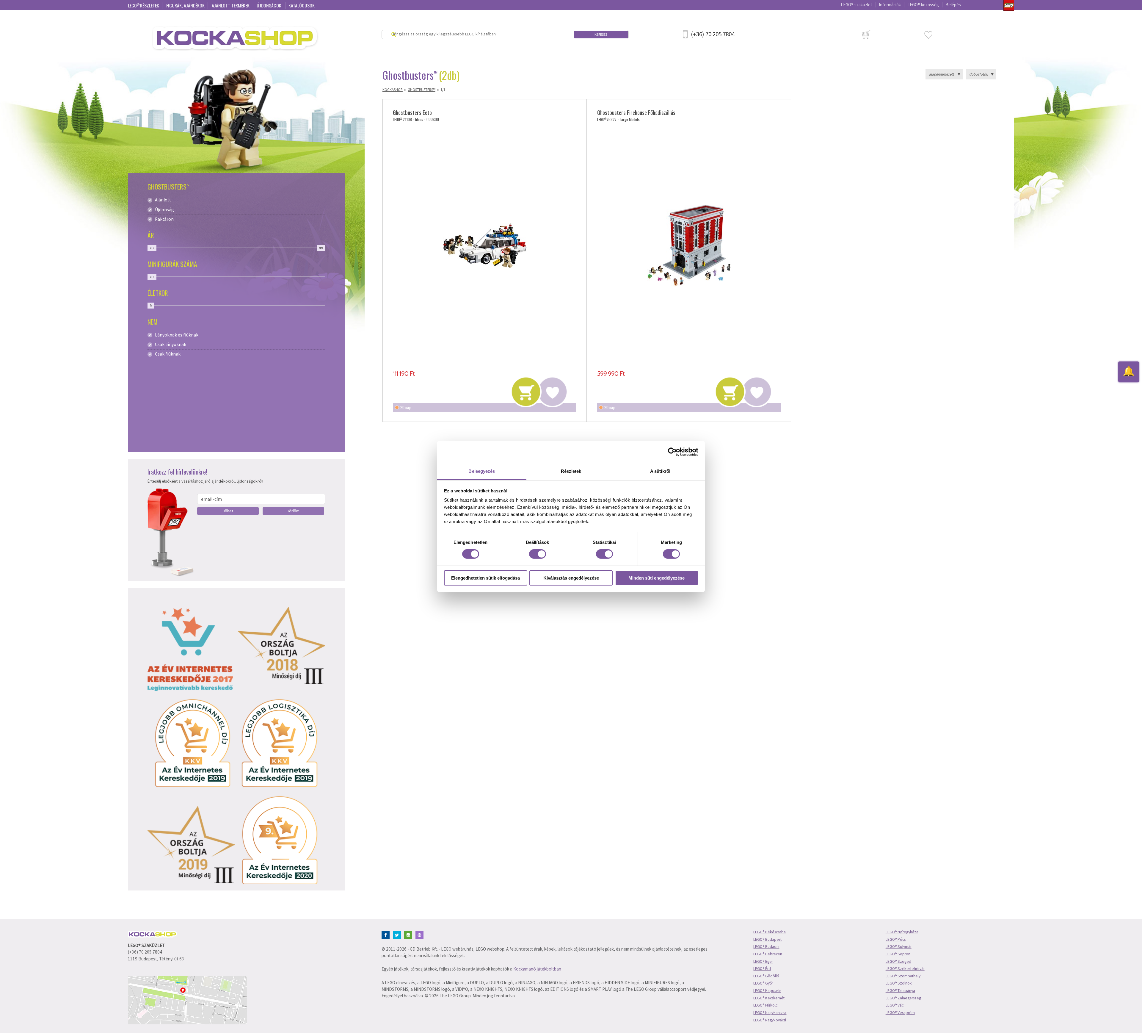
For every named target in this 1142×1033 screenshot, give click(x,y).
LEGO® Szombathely (903, 976)
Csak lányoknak (170, 344)
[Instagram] (409, 934)
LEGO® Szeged (898, 961)
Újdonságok (270, 5)
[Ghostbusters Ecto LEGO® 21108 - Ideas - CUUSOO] (484, 246)
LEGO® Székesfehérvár (905, 968)
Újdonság (164, 209)
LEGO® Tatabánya (900, 990)
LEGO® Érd (762, 968)
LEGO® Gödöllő (766, 976)
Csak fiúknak (168, 354)
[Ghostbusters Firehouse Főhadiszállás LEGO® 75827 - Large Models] (689, 246)
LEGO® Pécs (896, 939)
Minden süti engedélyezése (656, 577)
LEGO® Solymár (899, 946)
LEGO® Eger (763, 961)
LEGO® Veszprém (900, 1012)
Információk (890, 4)
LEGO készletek (143, 5)
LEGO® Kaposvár (767, 990)
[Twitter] (398, 934)
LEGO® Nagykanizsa (769, 1012)
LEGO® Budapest (767, 939)
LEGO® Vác (894, 1005)
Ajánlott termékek (231, 5)
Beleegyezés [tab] (481, 471)
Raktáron (164, 219)
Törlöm (293, 511)
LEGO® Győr (763, 983)
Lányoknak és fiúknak (176, 335)
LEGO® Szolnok (899, 983)
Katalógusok (301, 5)
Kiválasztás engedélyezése (571, 577)
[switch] (537, 554)
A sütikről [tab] (660, 471)
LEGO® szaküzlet (856, 4)
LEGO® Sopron (898, 954)
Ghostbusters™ (421, 89)
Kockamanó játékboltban (537, 969)
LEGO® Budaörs (766, 946)
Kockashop (392, 89)
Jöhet (228, 511)
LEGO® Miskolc (765, 1005)
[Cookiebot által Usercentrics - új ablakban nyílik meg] (672, 451)
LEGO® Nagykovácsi (769, 1020)
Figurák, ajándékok (185, 5)
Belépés (953, 4)
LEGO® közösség (923, 4)
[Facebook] (387, 934)
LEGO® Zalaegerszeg (903, 998)
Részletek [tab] (571, 471)
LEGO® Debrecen (767, 954)
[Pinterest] (420, 934)
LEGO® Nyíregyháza (902, 932)
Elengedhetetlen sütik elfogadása (485, 577)
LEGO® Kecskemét (769, 998)
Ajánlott (163, 200)
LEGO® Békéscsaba (769, 932)
